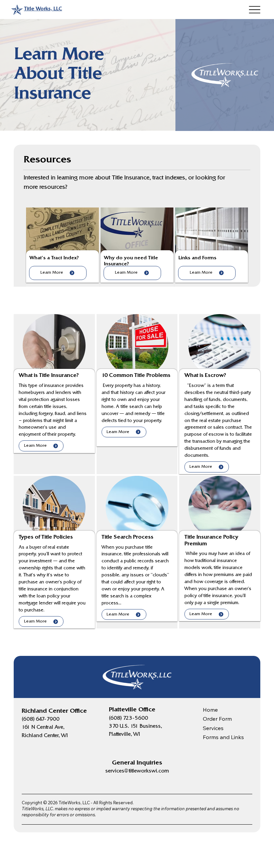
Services (213, 728)
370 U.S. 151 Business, (135, 726)
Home (210, 709)
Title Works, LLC (43, 9)
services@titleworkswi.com (137, 771)
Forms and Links (223, 737)
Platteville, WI (124, 734)
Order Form (217, 718)
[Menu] (254, 9)
